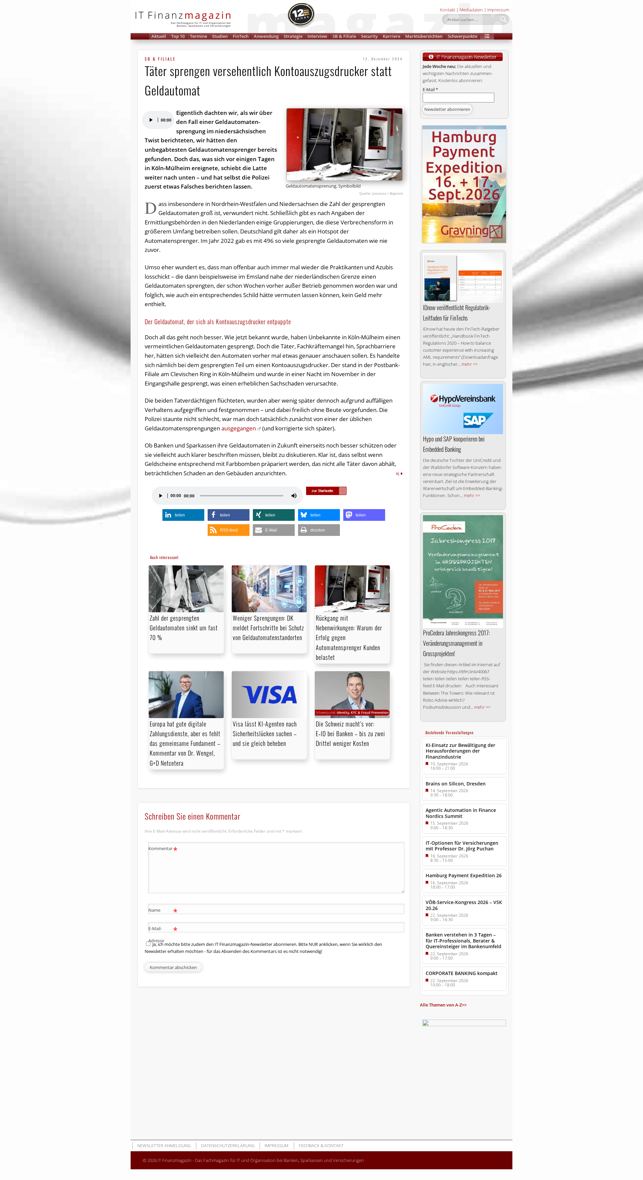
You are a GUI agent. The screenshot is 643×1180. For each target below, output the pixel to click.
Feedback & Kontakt (321, 1145)
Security (369, 36)
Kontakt (447, 10)
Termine (198, 36)
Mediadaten (471, 10)
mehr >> (469, 364)
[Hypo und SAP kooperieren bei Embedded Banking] (463, 409)
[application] (157, 120)
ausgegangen (238, 428)
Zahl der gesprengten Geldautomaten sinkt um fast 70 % (184, 628)
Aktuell (158, 36)
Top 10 (178, 36)
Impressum (498, 10)
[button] (487, 36)
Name (162, 911)
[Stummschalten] (294, 495)
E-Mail (430, 89)
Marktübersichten (423, 36)
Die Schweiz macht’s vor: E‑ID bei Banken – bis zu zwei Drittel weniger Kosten (350, 733)
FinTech (240, 36)
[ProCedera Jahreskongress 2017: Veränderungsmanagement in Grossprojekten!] (463, 571)
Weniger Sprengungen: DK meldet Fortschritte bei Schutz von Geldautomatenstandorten (268, 628)
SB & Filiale (344, 36)
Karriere (391, 36)
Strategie (293, 36)
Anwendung (266, 36)
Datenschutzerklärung (228, 1145)
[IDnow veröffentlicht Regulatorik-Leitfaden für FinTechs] (463, 278)
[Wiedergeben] (150, 120)
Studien (220, 36)
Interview (317, 36)
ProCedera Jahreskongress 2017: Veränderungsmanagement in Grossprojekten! (456, 643)
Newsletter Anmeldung (164, 1145)
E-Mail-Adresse (162, 934)
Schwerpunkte (462, 36)
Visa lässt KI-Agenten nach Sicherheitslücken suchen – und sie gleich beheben (265, 733)
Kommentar (162, 849)
